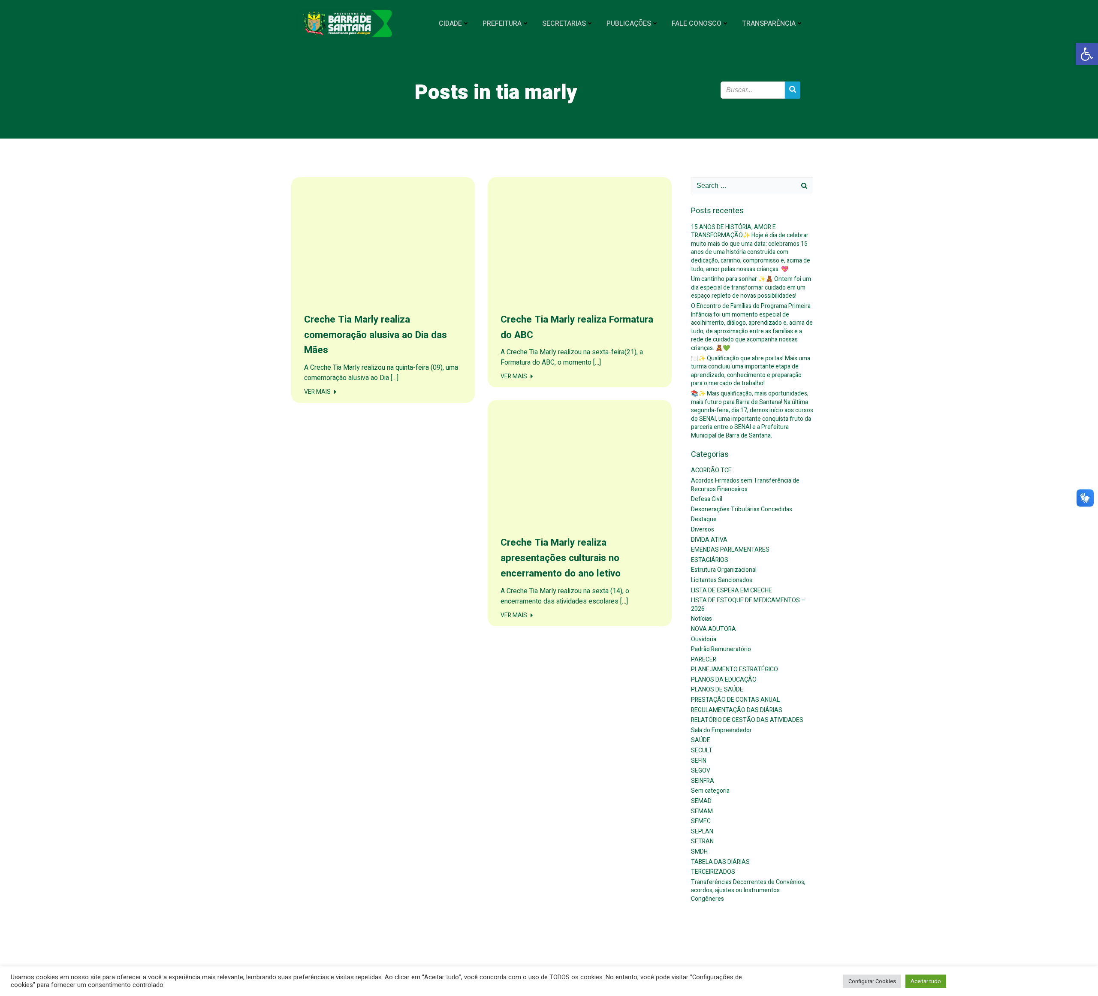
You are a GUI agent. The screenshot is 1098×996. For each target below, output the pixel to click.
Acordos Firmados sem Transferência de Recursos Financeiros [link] (745, 485)
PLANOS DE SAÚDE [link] (717, 689)
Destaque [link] (704, 519)
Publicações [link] (628, 23)
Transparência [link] (769, 23)
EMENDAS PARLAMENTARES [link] (730, 549)
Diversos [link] (702, 529)
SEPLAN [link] (702, 831)
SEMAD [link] (701, 801)
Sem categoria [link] (710, 790)
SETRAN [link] (702, 841)
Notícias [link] (701, 618)
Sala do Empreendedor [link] (721, 730)
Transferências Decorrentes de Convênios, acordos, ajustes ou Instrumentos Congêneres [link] (748, 890)
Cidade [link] (450, 23)
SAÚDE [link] (700, 740)
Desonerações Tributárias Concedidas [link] (741, 509)
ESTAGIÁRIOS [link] (709, 559)
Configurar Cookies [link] (872, 981)
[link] (1087, 54)
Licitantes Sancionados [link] (721, 580)
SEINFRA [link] (702, 780)
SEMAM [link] (702, 811)
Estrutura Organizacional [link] (724, 569)
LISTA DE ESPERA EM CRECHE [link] (731, 590)
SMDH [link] (699, 851)
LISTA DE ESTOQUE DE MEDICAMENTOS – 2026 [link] (748, 604)
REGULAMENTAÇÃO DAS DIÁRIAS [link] (736, 710)
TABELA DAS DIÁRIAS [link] (720, 861)
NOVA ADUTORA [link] (713, 629)
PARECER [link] (703, 659)
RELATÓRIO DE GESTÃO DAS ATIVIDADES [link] (747, 719)
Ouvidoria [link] (703, 639)
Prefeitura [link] (502, 23)
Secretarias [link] (564, 23)
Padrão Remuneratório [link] (721, 649)
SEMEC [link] (701, 821)
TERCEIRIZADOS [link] (713, 871)
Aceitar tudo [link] (926, 981)
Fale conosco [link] (696, 23)
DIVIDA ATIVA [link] (709, 539)
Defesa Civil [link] (706, 499)
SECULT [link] (701, 750)
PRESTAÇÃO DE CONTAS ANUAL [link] (735, 699)
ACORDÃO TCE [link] (711, 470)
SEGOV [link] (700, 770)
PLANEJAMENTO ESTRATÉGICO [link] (734, 669)
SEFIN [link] (698, 760)
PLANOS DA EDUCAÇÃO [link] (724, 679)
